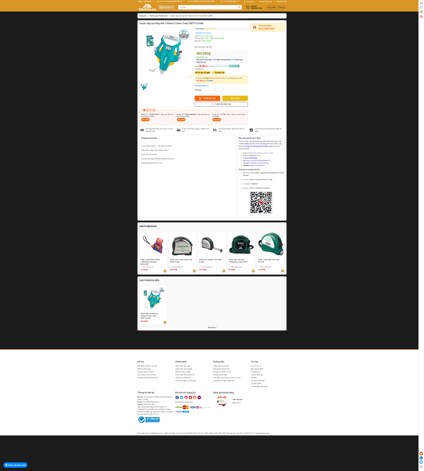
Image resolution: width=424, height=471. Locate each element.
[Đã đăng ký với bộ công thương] (148, 420)
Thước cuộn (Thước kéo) (158, 16)
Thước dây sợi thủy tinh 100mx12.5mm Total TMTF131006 (149, 316)
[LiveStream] (421, 16)
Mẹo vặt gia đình (257, 369)
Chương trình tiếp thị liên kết (147, 378)
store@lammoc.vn (253, 155)
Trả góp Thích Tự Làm (145, 372)
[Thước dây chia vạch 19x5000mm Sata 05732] (212, 245)
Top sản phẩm (256, 384)
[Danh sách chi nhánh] (421, 467)
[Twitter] (181, 397)
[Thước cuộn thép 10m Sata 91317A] (241, 245)
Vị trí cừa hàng (248, 2)
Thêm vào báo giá (223, 104)
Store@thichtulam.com (151, 402)
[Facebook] (177, 397)
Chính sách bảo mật (182, 366)
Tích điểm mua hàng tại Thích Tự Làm (227, 378)
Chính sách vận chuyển (183, 369)
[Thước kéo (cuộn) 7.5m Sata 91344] (183, 245)
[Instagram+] (186, 397)
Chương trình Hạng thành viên (224, 381)
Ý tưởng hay (255, 372)
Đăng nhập (271, 7)
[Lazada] (199, 397)
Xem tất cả (212, 328)
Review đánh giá (257, 375)
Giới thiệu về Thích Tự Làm (147, 366)
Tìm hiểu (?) (199, 69)
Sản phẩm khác (148, 226)
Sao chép (145, 119)
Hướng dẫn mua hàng (221, 366)
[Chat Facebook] (421, 462)
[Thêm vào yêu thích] (189, 77)
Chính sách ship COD (182, 378)
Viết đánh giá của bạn (203, 33)
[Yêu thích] (421, 7)
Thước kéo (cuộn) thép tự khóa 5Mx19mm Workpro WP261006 (270, 261)
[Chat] (421, 453)
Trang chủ (142, 16)
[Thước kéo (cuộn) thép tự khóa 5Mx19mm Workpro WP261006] (271, 245)
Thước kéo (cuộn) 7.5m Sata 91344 (181, 261)
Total (206, 38)
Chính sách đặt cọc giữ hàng (185, 381)
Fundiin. (210, 81)
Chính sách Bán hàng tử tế (184, 375)
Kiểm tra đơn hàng (144, 369)
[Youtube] (190, 397)
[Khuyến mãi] (421, 12)
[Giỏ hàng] (421, 3)
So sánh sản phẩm (258, 381)
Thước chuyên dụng (206, 36)
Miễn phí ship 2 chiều (182, 372)
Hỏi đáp (254, 378)
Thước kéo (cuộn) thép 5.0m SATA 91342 (151, 261)
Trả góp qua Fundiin (220, 375)
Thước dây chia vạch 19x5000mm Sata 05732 (208, 261)
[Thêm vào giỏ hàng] (165, 271)
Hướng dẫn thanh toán (221, 369)
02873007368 (282, 2)
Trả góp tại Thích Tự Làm (222, 372)
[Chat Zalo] (421, 458)
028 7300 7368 (149, 404)
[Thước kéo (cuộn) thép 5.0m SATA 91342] (153, 245)
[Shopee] (195, 397)
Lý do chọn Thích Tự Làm (146, 375)
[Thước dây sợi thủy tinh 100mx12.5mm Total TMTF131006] (153, 299)
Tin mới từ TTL (256, 366)
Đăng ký (281, 7)
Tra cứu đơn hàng (265, 2)
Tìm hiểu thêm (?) (201, 86)
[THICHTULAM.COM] (147, 7)
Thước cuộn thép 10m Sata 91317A (239, 261)
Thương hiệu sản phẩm (259, 386)
